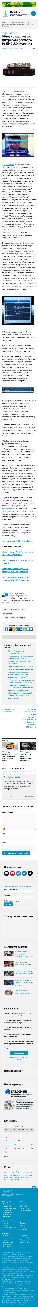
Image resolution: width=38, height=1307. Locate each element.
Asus (23, 1175)
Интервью (6, 1240)
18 (10, 1145)
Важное (22, 1221)
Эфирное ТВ (7, 1214)
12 (15, 1141)
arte (7, 1177)
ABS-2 (5, 1173)
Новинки (5, 1223)
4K (17, 1172)
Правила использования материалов (13, 1254)
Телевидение (7, 1202)
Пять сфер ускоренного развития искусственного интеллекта (24, 982)
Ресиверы (7, 613)
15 (27, 1141)
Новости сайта (24, 1238)
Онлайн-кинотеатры (9, 1208)
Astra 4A (16, 1177)
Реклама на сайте (25, 1240)
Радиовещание (25, 1208)
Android (23, 1173)
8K (13, 1173)
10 (6, 1141)
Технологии (24, 1223)
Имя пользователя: (11, 889)
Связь (21, 1202)
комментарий (8, 812)
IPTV (24, 610)
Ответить (30, 796)
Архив (19, 1060)
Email (4, 842)
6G (11, 1175)
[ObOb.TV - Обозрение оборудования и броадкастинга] (15, 13)
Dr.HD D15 (14, 610)
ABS (11, 1177)
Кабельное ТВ (7, 1212)
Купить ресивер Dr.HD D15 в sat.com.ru (17, 541)
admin (10, 49)
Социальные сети (25, 1210)
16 (32, 1141)
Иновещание (7, 1217)
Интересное (6, 1233)
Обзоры (5, 1225)
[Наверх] (34, 1188)
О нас (21, 1233)
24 (6, 1148)
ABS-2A (6, 1179)
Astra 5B (29, 1173)
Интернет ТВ (7, 1206)
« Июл (6, 1156)
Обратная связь (25, 1242)
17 (6, 1145)
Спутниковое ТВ (8, 1210)
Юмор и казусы (8, 1246)
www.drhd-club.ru (8, 508)
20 (19, 1145)
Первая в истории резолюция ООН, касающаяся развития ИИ (24, 954)
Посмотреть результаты (19, 1057)
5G (10, 1173)
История (22, 1227)
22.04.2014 (8, 796)
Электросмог (7, 1244)
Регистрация (13, 886)
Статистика (23, 1229)
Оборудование (7, 1221)
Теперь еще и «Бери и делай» (20, 667)
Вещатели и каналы (9, 1204)
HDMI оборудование (10, 1227)
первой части (8, 165)
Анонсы (5, 1236)
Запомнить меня (12, 901)
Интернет (23, 1204)
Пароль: (7, 895)
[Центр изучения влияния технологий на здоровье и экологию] (19, 6)
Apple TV (28, 1177)
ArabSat (6, 1175)
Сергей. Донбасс (12, 777)
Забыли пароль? (25, 886)
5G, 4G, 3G (23, 1206)
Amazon (16, 1179)
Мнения (5, 1238)
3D (27, 1175)
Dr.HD (5, 610)
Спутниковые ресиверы (14, 617)
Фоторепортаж (8, 1242)
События (23, 1225)
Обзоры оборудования (10, 33)
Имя (4, 833)
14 (23, 1141)
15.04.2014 (22, 49)
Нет (7, 1048)
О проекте (23, 1236)
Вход (6, 886)
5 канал (22, 1177)
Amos (11, 1179)
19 (15, 1145)
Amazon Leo (16, 1175)
